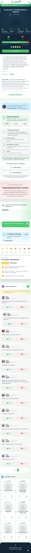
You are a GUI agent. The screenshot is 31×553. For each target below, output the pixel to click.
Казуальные (28, 32)
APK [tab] (7, 123)
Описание (4, 74)
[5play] (15, 2)
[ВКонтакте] (11, 47)
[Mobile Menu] (2, 2)
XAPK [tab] (16, 123)
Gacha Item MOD (11, 108)
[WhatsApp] (18, 47)
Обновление (13, 263)
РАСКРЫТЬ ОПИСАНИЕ (15, 94)
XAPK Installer (17, 167)
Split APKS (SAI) (17, 172)
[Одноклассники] (13, 47)
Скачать (16, 51)
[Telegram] (15, 47)
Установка (5, 263)
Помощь (12, 74)
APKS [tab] (25, 123)
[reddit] (20, 47)
